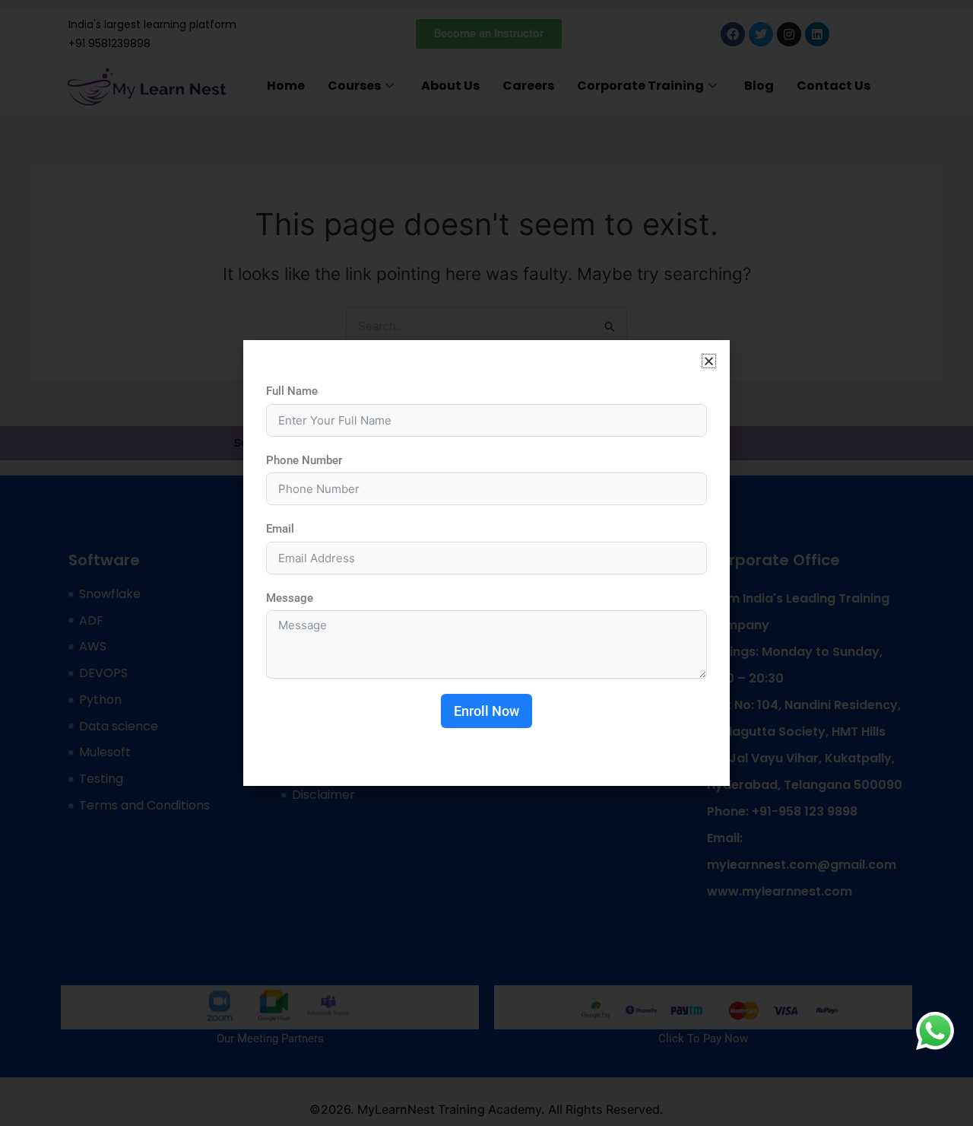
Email (280, 529)
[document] (486, 563)
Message (289, 598)
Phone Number (304, 460)
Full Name (292, 391)
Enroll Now (486, 711)
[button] (709, 361)
